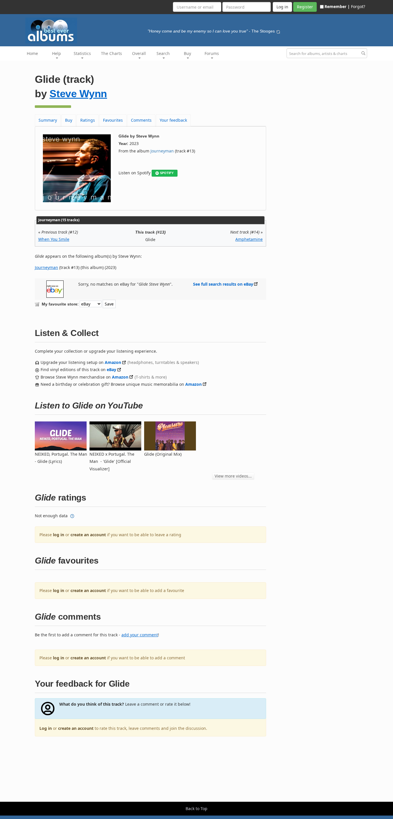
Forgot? (358, 6)
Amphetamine (249, 239)
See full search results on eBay (223, 284)
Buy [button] (187, 53)
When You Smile (53, 239)
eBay (111, 369)
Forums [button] (212, 53)
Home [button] (32, 53)
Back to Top (196, 808)
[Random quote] (278, 31)
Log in (45, 728)
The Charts (111, 53)
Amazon (113, 362)
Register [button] (305, 6)
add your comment (139, 634)
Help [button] (56, 53)
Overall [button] (139, 53)
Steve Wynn (78, 94)
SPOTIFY (166, 173)
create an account (88, 534)
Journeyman (162, 151)
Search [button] (163, 53)
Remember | (337, 6)
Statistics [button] (82, 53)
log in (58, 534)
